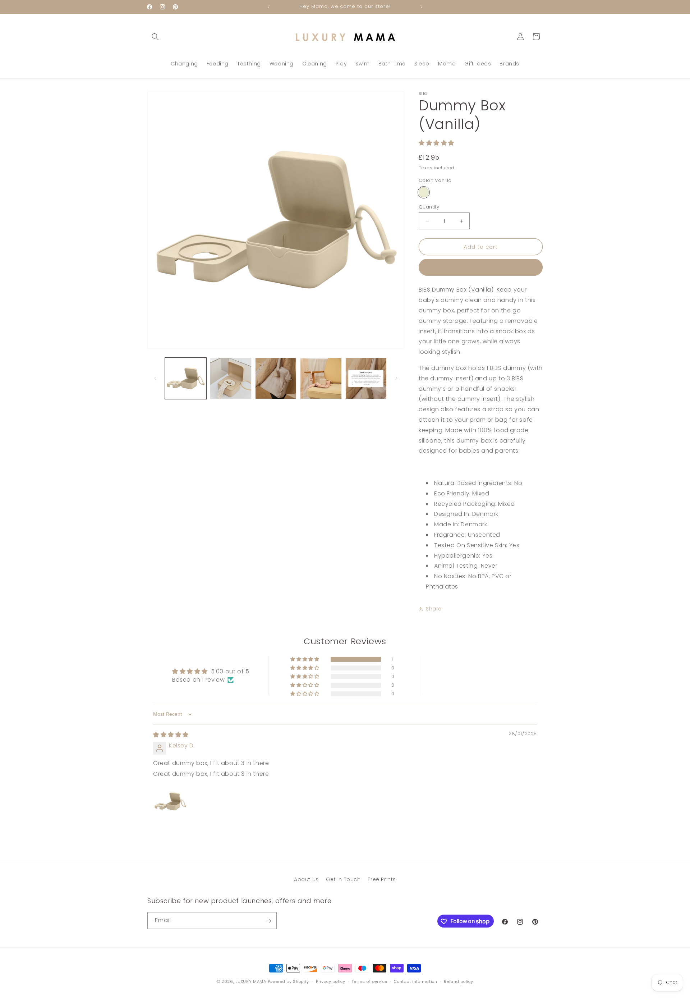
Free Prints (382, 879)
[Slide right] (396, 378)
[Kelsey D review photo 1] (170, 801)
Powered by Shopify (288, 981)
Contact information (415, 981)
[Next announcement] (421, 7)
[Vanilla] (424, 192)
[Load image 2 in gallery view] (230, 378)
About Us (306, 879)
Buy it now (481, 267)
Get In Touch (343, 879)
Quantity (429, 206)
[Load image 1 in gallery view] (185, 378)
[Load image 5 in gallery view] (366, 378)
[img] (171, 735)
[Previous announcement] (268, 7)
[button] (155, 37)
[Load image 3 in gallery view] (275, 378)
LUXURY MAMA (250, 981)
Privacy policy (330, 981)
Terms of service (369, 981)
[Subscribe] (268, 920)
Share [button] (434, 608)
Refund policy (458, 981)
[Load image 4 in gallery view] (320, 378)
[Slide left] (155, 378)
